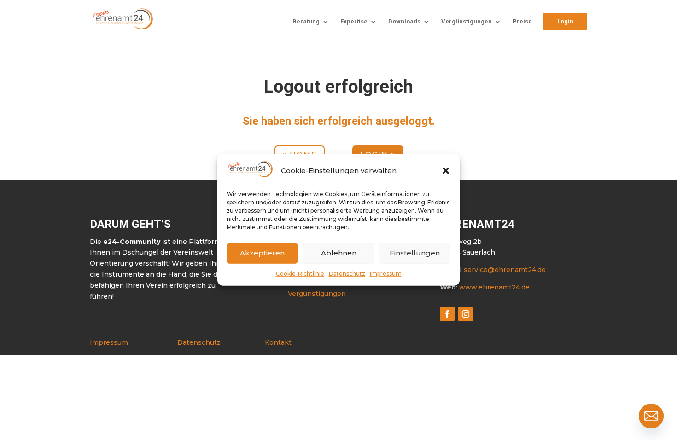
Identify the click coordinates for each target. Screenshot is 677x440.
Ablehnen (338, 253)
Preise (522, 21)
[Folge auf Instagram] (465, 314)
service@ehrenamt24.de (505, 270)
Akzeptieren (262, 253)
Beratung (306, 21)
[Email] (651, 416)
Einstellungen (415, 253)
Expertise (354, 21)
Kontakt (278, 342)
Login (565, 21)
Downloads (404, 21)
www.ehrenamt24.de (494, 287)
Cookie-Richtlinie (300, 273)
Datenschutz (347, 273)
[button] (445, 170)
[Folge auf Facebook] (447, 314)
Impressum (386, 273)
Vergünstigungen (466, 21)
